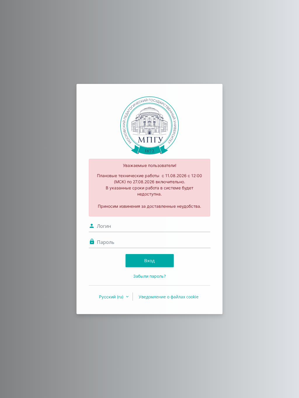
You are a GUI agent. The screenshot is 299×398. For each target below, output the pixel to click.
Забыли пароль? (149, 276)
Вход (149, 260)
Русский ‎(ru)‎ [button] (112, 296)
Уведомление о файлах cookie (169, 297)
